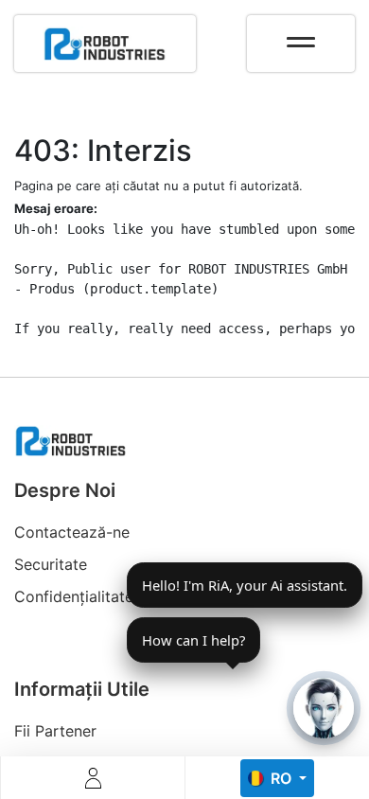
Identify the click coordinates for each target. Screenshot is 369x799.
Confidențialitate (73, 596)
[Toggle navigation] (301, 35)
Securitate (50, 564)
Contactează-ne (72, 532)
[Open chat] (323, 708)
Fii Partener (55, 730)
